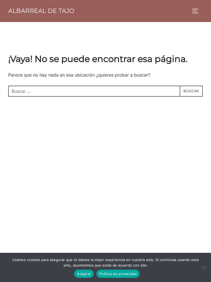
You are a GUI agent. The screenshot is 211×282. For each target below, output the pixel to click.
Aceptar (84, 274)
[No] (204, 267)
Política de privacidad (118, 274)
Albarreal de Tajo (41, 11)
